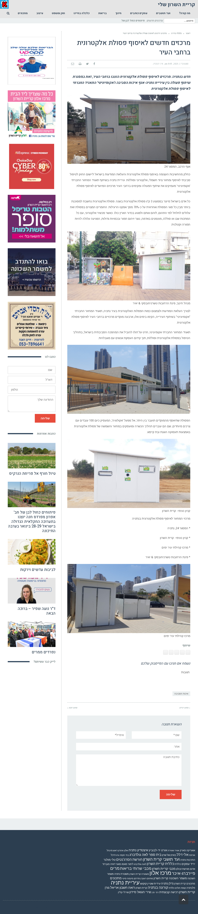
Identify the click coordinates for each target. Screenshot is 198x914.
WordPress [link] (188, 907)
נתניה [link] (164, 883)
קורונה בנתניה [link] (158, 887)
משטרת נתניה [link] (121, 873)
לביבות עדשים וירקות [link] (37, 569)
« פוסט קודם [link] (184, 707)
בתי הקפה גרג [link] (122, 855)
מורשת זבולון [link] (182, 868)
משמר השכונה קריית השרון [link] (170, 878)
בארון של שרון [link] (169, 855)
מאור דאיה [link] (115, 864)
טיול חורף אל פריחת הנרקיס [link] (32, 473)
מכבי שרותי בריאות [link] (135, 868)
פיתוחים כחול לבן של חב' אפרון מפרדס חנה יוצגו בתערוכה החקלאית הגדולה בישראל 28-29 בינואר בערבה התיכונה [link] (31, 522)
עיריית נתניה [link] (125, 882)
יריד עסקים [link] (188, 864)
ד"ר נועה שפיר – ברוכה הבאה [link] (36, 611)
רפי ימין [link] (155, 892)
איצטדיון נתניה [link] (138, 850)
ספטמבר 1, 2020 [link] (180, 63)
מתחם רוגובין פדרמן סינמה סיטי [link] (137, 878)
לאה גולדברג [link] (140, 864)
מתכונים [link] (116, 878)
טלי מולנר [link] (110, 859)
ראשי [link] (188, 33)
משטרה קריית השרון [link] (139, 874)
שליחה (45, 418)
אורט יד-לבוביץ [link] (158, 850)
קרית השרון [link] (141, 887)
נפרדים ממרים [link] (43, 652)
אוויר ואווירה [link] (173, 850)
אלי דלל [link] (182, 855)
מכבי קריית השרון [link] (164, 869)
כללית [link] (178, 864)
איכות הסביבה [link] (181, 693)
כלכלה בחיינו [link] (176, 33)
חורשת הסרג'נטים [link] (129, 859)
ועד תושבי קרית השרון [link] (161, 859)
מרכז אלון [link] (160, 873)
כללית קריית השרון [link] (160, 864)
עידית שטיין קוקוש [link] (150, 883)
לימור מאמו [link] (127, 864)
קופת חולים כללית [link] (177, 888)
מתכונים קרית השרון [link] (184, 883)
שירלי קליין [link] (123, 892)
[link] (184, 13)
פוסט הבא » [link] (72, 707)
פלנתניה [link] (190, 887)
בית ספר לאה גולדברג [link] (145, 855)
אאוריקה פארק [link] (187, 850)
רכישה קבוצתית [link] (168, 892)
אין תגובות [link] (158, 63)
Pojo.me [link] (18, 907)
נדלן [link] (171, 883)
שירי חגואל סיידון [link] (140, 892)
